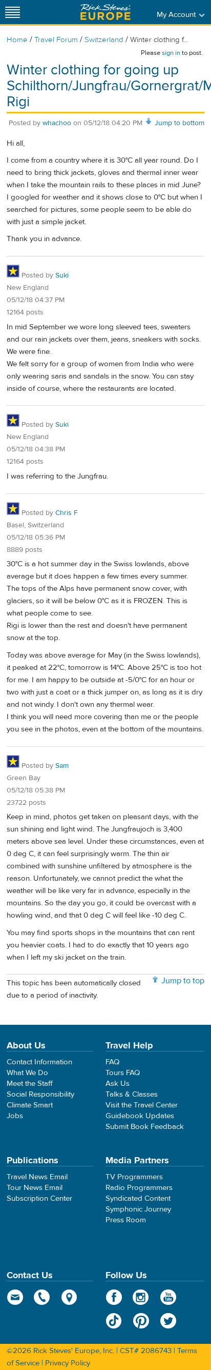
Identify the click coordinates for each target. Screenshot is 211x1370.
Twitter (168, 1321)
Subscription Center (39, 1198)
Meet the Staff (30, 1083)
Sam (62, 765)
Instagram (141, 1297)
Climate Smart (30, 1105)
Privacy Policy (67, 1363)
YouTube (168, 1297)
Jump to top (182, 981)
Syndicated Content (138, 1198)
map (69, 1297)
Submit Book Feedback (145, 1126)
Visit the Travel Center (142, 1105)
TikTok (114, 1321)
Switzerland (104, 40)
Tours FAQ (123, 1073)
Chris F (66, 513)
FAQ (112, 1062)
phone (42, 1297)
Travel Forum (56, 40)
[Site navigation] (13, 12)
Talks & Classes (132, 1094)
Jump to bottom (179, 123)
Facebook (114, 1297)
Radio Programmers (139, 1188)
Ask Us (118, 1083)
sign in (171, 53)
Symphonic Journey (138, 1209)
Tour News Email (34, 1188)
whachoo (57, 123)
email (15, 1297)
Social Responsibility (40, 1094)
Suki (62, 275)
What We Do (27, 1073)
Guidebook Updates (140, 1116)
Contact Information (39, 1062)
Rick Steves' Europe (105, 12)
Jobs (15, 1116)
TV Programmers (134, 1177)
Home (17, 40)
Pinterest (141, 1321)
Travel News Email (37, 1177)
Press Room (126, 1220)
